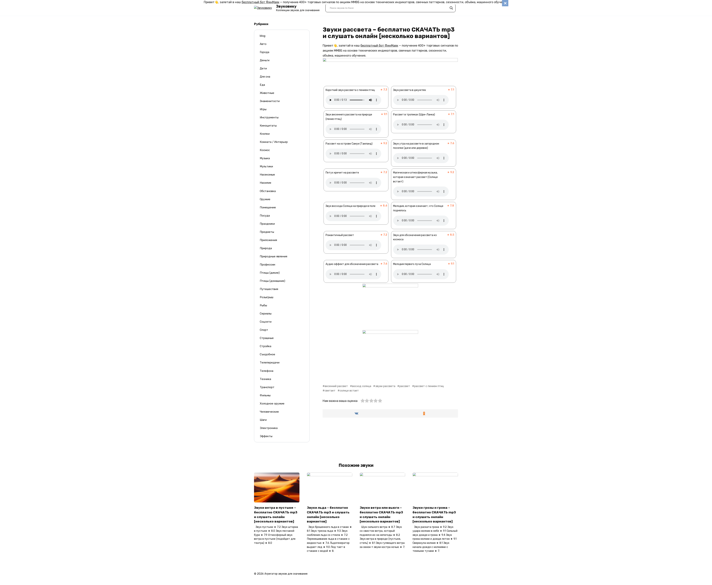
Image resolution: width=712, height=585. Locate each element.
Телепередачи (269, 362)
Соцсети (265, 321)
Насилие (265, 182)
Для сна (265, 76)
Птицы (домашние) (272, 281)
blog (262, 35)
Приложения (268, 240)
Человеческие (269, 411)
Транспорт (267, 387)
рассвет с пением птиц (429, 386)
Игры (263, 109)
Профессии (267, 264)
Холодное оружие (272, 403)
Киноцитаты (268, 125)
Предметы (267, 232)
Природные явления (273, 256)
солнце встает (349, 390)
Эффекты (266, 436)
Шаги (263, 420)
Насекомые (267, 174)
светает (330, 390)
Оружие (265, 199)
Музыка (265, 158)
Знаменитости (270, 101)
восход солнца (361, 386)
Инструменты (269, 117)
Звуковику (286, 6)
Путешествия (269, 289)
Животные (267, 93)
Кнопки (265, 133)
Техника (265, 379)
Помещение (268, 207)
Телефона (266, 371)
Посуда (265, 215)
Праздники (267, 223)
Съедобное (267, 354)
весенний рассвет (336, 386)
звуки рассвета (385, 386)
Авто (263, 44)
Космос (265, 150)
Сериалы (265, 313)
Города (264, 52)
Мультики (266, 166)
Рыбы (263, 305)
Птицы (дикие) (270, 272)
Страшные (267, 338)
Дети (263, 68)
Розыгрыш (266, 297)
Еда (262, 84)
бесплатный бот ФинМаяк (260, 2)
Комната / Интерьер (274, 142)
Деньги (264, 60)
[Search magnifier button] (451, 8)
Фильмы (265, 395)
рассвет (404, 386)
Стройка (265, 346)
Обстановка (268, 191)
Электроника (269, 428)
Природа (266, 248)
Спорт (264, 330)
